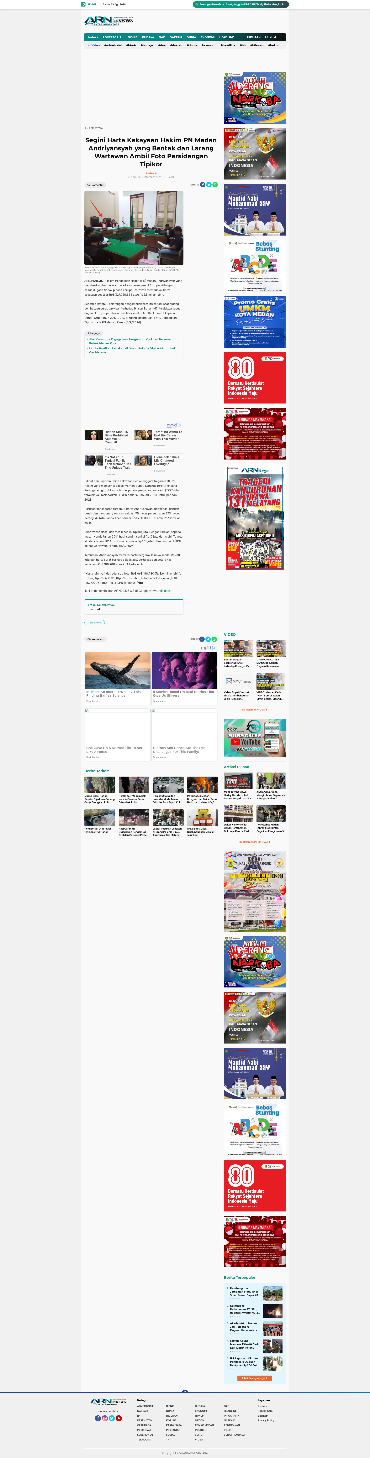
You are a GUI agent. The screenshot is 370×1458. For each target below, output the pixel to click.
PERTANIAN (173, 1430)
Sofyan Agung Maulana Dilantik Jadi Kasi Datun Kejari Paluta (244, 1344)
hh (240, 37)
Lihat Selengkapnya (254, 1378)
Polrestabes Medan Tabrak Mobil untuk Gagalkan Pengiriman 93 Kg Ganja (270, 828)
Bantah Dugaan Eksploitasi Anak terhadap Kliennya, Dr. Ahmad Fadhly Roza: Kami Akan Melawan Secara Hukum (237, 663)
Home (92, 4)
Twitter (113, 1423)
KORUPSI (171, 1420)
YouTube (121, 1423)
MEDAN (199, 1420)
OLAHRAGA (144, 1425)
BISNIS (132, 37)
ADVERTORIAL (113, 37)
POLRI (227, 1430)
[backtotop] (185, 1393)
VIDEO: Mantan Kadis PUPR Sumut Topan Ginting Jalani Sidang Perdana (268, 695)
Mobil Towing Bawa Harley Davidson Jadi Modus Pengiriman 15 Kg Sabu (238, 795)
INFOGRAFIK (231, 1415)
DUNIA (191, 37)
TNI (168, 1439)
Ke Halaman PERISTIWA (254, 842)
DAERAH (176, 37)
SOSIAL (170, 1434)
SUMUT (199, 1434)
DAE (162, 37)
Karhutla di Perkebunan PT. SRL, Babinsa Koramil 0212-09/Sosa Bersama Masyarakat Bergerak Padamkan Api (244, 1309)
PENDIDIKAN (232, 1425)
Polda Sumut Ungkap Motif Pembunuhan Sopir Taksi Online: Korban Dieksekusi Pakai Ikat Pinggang (243, 4)
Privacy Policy (266, 1420)
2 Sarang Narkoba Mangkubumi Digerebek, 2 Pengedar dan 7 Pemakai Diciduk (271, 795)
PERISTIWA (95, 622)
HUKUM (270, 37)
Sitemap (263, 1415)
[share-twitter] (209, 184)
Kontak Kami (265, 1410)
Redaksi (262, 1406)
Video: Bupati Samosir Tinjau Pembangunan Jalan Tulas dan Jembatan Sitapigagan (237, 695)
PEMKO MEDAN (204, 1425)
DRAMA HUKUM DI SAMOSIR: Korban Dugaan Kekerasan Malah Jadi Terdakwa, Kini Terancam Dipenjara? (268, 663)
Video (96, 45)
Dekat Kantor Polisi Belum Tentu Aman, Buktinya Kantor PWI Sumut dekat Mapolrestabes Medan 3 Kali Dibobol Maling (237, 828)
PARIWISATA (174, 1425)
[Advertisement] (190, 18)
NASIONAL (230, 1420)
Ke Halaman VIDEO (254, 709)
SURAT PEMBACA (234, 1434)
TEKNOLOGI (144, 1439)
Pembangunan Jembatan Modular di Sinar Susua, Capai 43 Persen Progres (244, 1292)
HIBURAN (254, 37)
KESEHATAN (144, 1420)
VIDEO (230, 635)
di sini (168, 590)
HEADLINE (226, 37)
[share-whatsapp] (215, 184)
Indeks (93, 37)
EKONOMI (208, 37)
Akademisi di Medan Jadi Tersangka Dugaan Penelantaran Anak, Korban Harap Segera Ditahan (244, 1327)
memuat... (95, 609)
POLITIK (200, 1430)
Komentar (97, 185)
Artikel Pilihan (236, 767)
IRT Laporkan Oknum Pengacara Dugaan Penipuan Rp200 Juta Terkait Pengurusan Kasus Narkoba (244, 1362)
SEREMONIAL (145, 1434)
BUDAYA (148, 37)
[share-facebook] (202, 184)
